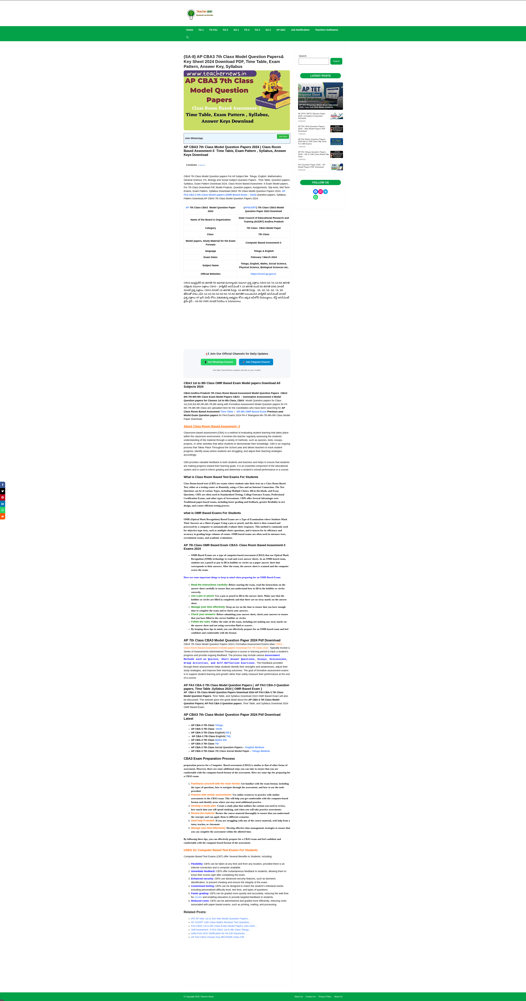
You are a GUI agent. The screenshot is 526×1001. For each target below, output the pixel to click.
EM (227, 732)
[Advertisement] (237, 326)
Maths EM (209, 740)
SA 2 (268, 29)
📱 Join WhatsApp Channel (218, 362)
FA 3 (246, 29)
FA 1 (201, 29)
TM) (228, 736)
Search (303, 56)
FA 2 (225, 29)
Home (189, 29)
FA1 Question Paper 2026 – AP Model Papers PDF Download (311, 166)
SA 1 (236, 29)
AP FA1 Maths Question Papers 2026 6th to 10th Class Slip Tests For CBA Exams (312, 141)
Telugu (219, 725)
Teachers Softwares (326, 29)
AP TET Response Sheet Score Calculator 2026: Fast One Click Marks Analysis (318, 106)
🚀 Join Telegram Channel (256, 362)
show (201, 165)
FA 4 (257, 29)
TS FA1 (213, 29)
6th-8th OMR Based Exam (252, 411)
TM (217, 743)
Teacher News (207, 996)
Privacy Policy (324, 996)
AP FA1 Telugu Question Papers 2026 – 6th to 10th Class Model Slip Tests (313, 154)
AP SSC (280, 29)
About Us (299, 996)
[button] (187, 37)
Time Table (226, 411)
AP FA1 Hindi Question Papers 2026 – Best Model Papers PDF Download (311, 128)
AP (187, 207)
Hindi (219, 729)
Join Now (283, 136)
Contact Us (311, 996)
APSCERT (250, 207)
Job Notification (300, 29)
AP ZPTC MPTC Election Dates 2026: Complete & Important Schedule (311, 116)
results (198, 897)
